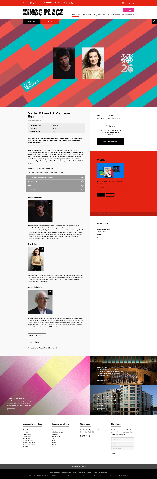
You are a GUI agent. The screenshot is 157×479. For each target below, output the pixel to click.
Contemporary (56, 436)
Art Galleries (27, 434)
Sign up (114, 453)
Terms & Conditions (78, 472)
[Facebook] (36, 336)
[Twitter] (40, 336)
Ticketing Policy (55, 472)
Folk (53, 440)
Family (54, 445)
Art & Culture (102, 231)
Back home (43, 12)
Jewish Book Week (104, 229)
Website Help (102, 472)
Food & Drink (27, 436)
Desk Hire (26, 447)
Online (54, 430)
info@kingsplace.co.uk (35, 3)
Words (101, 159)
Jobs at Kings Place (29, 442)
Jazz (53, 438)
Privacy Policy (66, 472)
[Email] (44, 336)
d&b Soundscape (57, 432)
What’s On (26, 430)
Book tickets (101, 195)
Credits (89, 472)
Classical (100, 238)
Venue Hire (26, 438)
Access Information (29, 445)
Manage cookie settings (78, 467)
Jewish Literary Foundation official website (43, 348)
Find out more (110, 195)
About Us (26, 432)
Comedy (54, 447)
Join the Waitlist (110, 141)
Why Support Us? (28, 440)
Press (95, 472)
